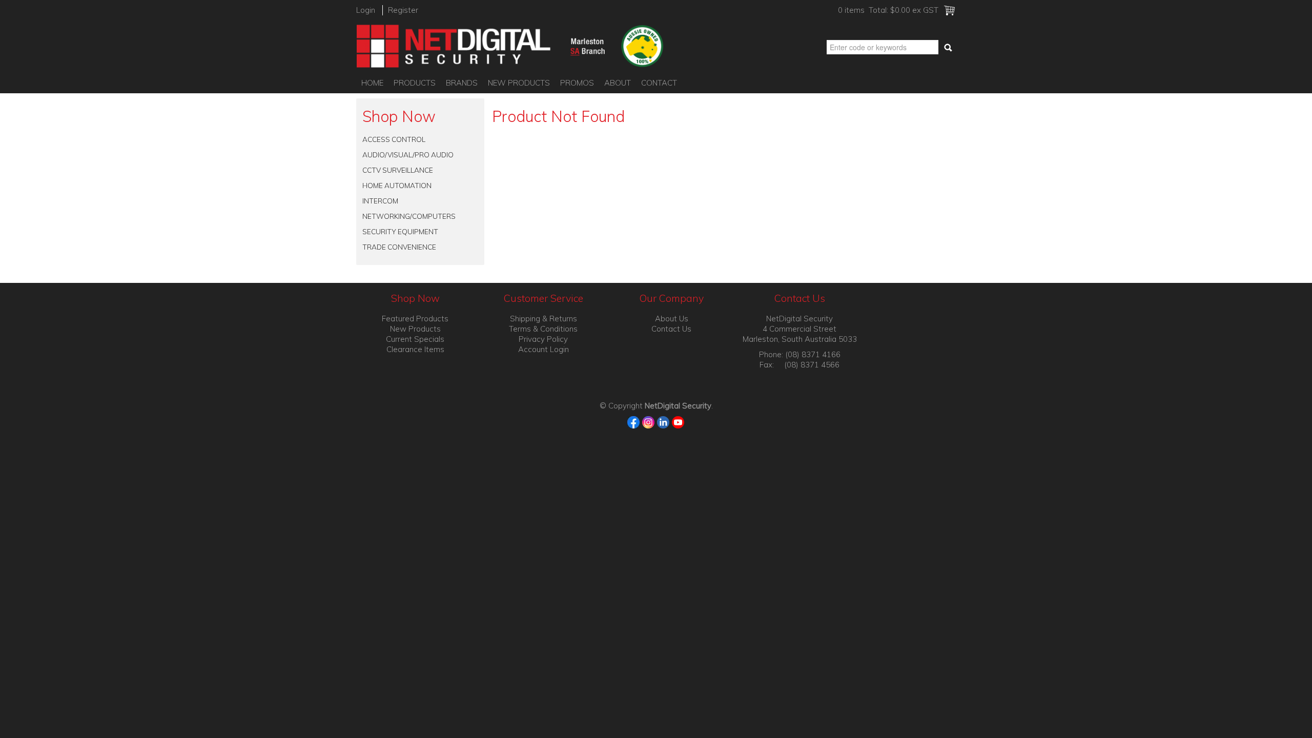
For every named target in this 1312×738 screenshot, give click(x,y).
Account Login (543, 349)
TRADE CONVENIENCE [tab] (399, 246)
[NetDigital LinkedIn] (663, 421)
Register (403, 10)
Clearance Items (415, 349)
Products (415, 83)
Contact (659, 83)
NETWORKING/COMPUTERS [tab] (409, 216)
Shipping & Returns (543, 318)
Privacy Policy (543, 339)
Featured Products (415, 318)
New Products (519, 83)
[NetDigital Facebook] (633, 421)
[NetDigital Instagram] (648, 421)
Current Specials (415, 339)
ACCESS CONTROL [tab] (393, 139)
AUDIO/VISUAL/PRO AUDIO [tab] (408, 154)
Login (365, 10)
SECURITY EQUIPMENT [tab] (400, 231)
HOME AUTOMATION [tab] (397, 185)
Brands (462, 83)
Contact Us (671, 329)
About (617, 83)
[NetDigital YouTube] (678, 421)
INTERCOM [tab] (380, 200)
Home (372, 83)
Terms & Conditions (543, 329)
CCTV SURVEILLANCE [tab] (397, 170)
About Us (671, 318)
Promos (577, 83)
